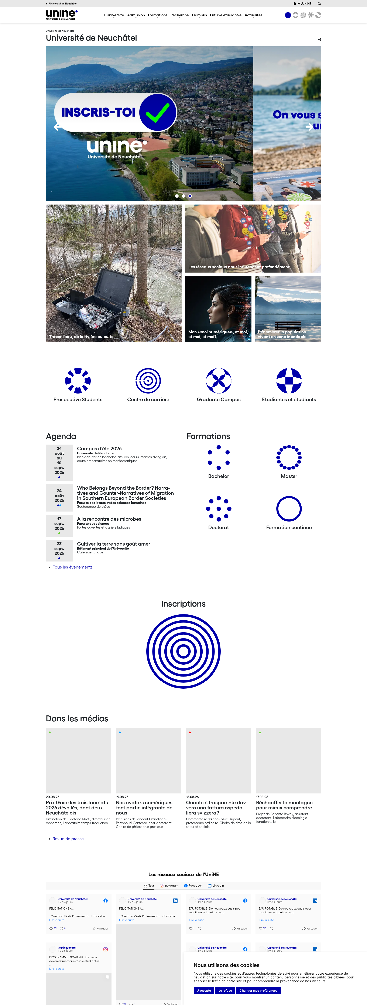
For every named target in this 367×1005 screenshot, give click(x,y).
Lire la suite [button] (56, 920)
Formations (157, 15)
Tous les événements (73, 567)
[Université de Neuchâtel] (62, 15)
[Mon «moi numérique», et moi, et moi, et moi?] (218, 309)
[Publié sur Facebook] (105, 900)
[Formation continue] (289, 510)
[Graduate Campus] (219, 382)
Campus (199, 15)
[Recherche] (319, 4)
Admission (136, 15)
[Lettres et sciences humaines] (295, 15)
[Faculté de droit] (310, 15)
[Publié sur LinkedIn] (175, 900)
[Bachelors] (219, 459)
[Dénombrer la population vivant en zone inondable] (288, 309)
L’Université (114, 15)
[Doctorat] (219, 510)
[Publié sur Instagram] (105, 942)
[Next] (309, 127)
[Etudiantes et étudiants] (289, 382)
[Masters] (289, 459)
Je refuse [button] (225, 990)
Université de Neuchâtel (63, 3)
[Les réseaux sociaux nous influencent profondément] (253, 239)
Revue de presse (68, 838)
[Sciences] (302, 15)
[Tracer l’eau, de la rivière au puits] (114, 273)
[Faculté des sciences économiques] (317, 15)
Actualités (253, 15)
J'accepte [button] (204, 990)
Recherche (180, 15)
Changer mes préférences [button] (258, 990)
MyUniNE (304, 4)
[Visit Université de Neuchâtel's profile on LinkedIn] (123, 900)
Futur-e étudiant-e (225, 15)
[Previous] (57, 127)
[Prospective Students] (78, 382)
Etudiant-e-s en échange (182, 644)
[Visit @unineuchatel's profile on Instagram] (53, 942)
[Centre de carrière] (148, 382)
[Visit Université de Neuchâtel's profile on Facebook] (53, 900)
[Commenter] (198, 926)
